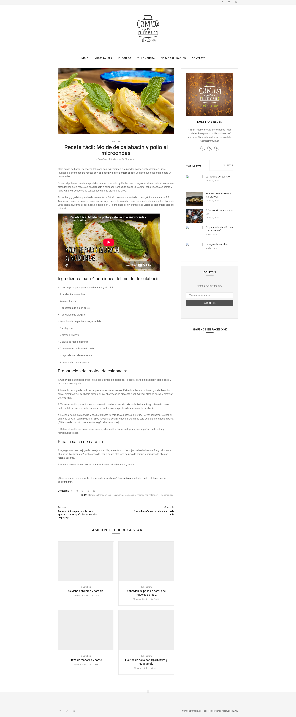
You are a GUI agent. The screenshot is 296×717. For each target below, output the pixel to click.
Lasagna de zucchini (217, 244)
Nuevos (228, 165)
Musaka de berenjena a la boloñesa (218, 195)
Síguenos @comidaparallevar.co (148, 699)
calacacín (129, 495)
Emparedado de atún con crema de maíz (219, 229)
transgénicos (167, 495)
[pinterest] (94, 491)
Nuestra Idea (103, 58)
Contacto (199, 58)
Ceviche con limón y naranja (85, 591)
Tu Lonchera (146, 58)
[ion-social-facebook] (222, 2)
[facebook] (71, 491)
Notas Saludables (173, 58)
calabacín (118, 495)
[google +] (83, 491)
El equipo (124, 58)
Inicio (84, 58)
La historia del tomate (218, 176)
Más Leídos (194, 165)
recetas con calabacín (147, 495)
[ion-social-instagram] (229, 2)
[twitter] (77, 491)
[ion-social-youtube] (236, 2)
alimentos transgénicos (99, 495)
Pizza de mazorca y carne (86, 660)
